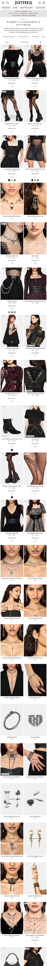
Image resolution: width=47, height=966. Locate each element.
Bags (44, 36)
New (15, 7)
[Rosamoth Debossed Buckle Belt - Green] (15, 180)
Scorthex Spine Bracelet (35, 697)
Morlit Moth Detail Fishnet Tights (35, 486)
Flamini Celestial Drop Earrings (35, 216)
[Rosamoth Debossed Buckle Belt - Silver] (12, 180)
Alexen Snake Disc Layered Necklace (35, 935)
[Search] (7, 3)
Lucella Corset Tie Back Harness (35, 393)
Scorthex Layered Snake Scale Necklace (12, 658)
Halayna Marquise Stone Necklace (11, 216)
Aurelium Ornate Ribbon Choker (12, 896)
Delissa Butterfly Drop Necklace (12, 935)
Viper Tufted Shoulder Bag (11, 348)
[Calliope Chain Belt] (15, 312)
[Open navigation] (3, 3)
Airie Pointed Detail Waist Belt (11, 78)
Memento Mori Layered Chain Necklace (12, 578)
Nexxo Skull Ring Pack (35, 816)
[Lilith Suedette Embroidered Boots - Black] (12, 450)
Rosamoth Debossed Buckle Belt (12, 169)
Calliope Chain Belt (12, 301)
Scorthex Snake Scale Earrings (35, 658)
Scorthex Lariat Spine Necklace (11, 697)
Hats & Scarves (24, 36)
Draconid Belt (35, 439)
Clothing (40, 7)
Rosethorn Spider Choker (12, 255)
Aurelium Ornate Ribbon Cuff (35, 896)
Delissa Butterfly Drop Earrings (12, 816)
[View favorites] (39, 3)
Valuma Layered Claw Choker (35, 578)
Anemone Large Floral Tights (35, 123)
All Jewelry (35, 36)
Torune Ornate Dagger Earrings (35, 856)
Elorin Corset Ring (35, 737)
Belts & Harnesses (9, 36)
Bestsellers (27, 7)
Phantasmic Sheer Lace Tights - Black (12, 486)
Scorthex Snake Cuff (12, 737)
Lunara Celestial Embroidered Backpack (35, 348)
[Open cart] (44, 3)
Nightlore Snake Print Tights (12, 123)
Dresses (6, 7)
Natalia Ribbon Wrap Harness (35, 533)
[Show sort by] (40, 42)
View (7, 42)
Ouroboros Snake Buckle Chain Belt (35, 78)
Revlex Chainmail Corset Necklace (11, 777)
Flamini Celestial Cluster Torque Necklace (11, 856)
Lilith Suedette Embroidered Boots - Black (12, 439)
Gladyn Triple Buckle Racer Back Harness (35, 301)
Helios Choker (35, 255)
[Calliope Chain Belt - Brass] (9, 312)
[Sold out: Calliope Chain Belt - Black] (12, 312)
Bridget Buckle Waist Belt (12, 533)
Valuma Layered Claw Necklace (12, 618)
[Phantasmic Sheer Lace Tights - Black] (12, 497)
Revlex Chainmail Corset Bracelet (35, 777)
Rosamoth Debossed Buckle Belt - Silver (35, 169)
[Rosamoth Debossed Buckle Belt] (9, 180)
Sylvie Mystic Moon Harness (12, 393)
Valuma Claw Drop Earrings (35, 618)
